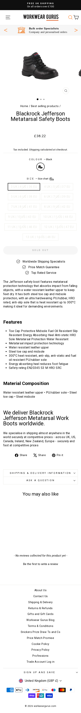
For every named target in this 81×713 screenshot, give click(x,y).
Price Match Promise (40, 638)
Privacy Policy (40, 649)
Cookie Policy (40, 644)
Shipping (34, 149)
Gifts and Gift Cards (40, 614)
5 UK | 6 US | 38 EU (24, 196)
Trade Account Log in (40, 661)
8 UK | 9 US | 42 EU (57, 206)
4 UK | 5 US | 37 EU (57, 186)
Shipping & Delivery (40, 602)
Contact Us (40, 596)
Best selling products (45, 106)
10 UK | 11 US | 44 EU (58, 217)
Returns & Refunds (40, 608)
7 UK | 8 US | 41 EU (24, 206)
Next (76, 30)
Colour (40, 159)
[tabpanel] (42, 30)
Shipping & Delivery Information (40, 473)
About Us (40, 590)
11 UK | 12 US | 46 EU (22, 227)
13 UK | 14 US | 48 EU (40, 237)
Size (38, 178)
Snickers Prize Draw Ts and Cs (40, 632)
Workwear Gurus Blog (40, 620)
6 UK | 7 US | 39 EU (57, 196)
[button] (40, 563)
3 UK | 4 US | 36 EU (24, 186)
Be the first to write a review (40, 564)
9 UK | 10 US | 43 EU (22, 217)
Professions (40, 655)
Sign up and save (39, 672)
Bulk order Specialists (44, 28)
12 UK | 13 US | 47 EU (59, 227)
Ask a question (40, 480)
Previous (5, 30)
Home (24, 106)
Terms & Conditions (40, 626)
